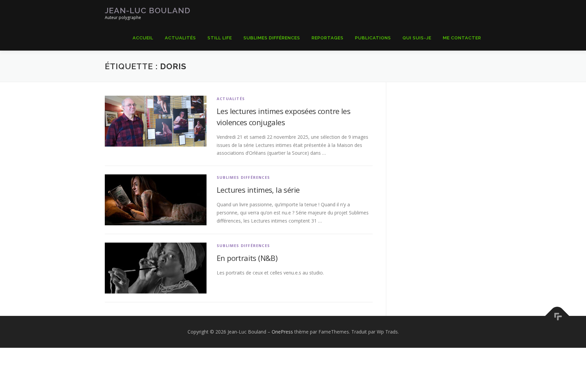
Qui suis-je (417, 37)
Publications (373, 37)
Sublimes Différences (271, 37)
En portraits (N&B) (247, 258)
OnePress (282, 331)
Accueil (143, 37)
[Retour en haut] (557, 316)
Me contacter (462, 37)
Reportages (328, 37)
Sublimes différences (243, 177)
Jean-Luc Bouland (147, 10)
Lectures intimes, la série (258, 190)
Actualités (180, 37)
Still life (220, 37)
